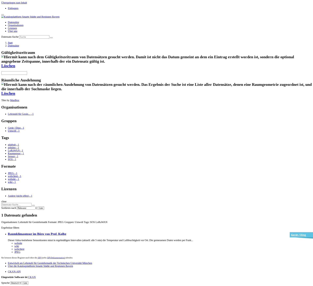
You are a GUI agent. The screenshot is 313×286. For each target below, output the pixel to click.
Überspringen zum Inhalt (14, 2)
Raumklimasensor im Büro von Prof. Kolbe (37, 234)
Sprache (5, 282)
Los (41, 208)
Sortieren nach (8, 208)
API (39, 257)
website (18, 243)
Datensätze (13, 22)
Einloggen (13, 8)
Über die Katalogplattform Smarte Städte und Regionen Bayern (40, 266)
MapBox (14, 100)
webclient (19, 249)
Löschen (8, 66)
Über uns (12, 31)
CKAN (32, 277)
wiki (16, 246)
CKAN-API (14, 271)
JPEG (17, 252)
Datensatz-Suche (10, 36)
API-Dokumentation (56, 257)
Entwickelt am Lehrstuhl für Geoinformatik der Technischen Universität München (50, 263)
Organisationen (15, 25)
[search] (33, 205)
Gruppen (12, 28)
